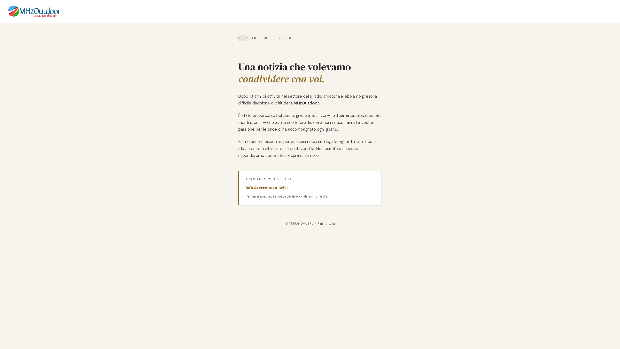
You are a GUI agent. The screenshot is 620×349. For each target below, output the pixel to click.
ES (278, 38)
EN (254, 38)
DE (266, 38)
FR (289, 38)
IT (242, 38)
